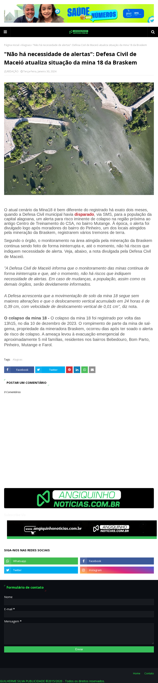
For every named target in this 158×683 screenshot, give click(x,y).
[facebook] (117, 560)
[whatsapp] (41, 560)
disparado (84, 214)
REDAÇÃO (13, 71)
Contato (149, 673)
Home (136, 673)
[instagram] (117, 570)
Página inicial (11, 45)
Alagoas (26, 45)
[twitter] (41, 570)
